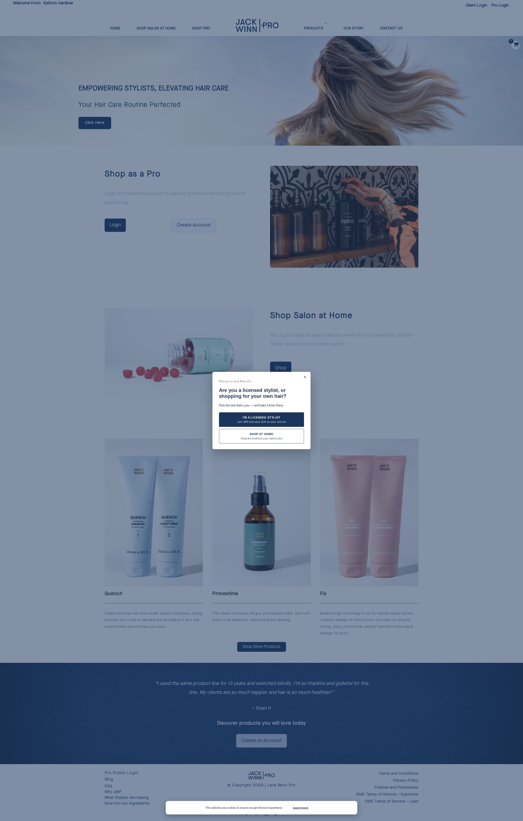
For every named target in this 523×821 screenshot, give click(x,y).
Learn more (300, 807)
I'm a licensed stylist (261, 419)
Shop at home (262, 436)
